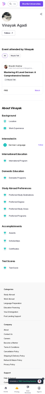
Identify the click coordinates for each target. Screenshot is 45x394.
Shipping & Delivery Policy (14, 356)
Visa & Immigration (11, 312)
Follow (40, 145)
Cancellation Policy (11, 351)
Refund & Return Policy (13, 360)
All (5, 56)
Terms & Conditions (11, 347)
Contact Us (8, 334)
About (6, 330)
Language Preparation (12, 303)
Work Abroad (9, 299)
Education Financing (12, 308)
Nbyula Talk (15, 56)
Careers (7, 338)
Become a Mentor (11, 343)
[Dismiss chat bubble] (43, 377)
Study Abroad (9, 295)
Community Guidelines (12, 382)
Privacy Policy (9, 364)
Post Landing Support (12, 316)
